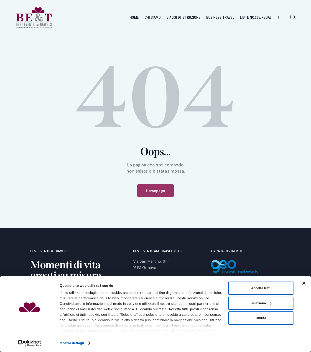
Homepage (155, 190)
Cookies (92, 331)
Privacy (109, 331)
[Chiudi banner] (304, 283)
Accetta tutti (260, 288)
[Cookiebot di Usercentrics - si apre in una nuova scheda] (29, 343)
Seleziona (258, 303)
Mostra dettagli (72, 343)
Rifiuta (261, 318)
